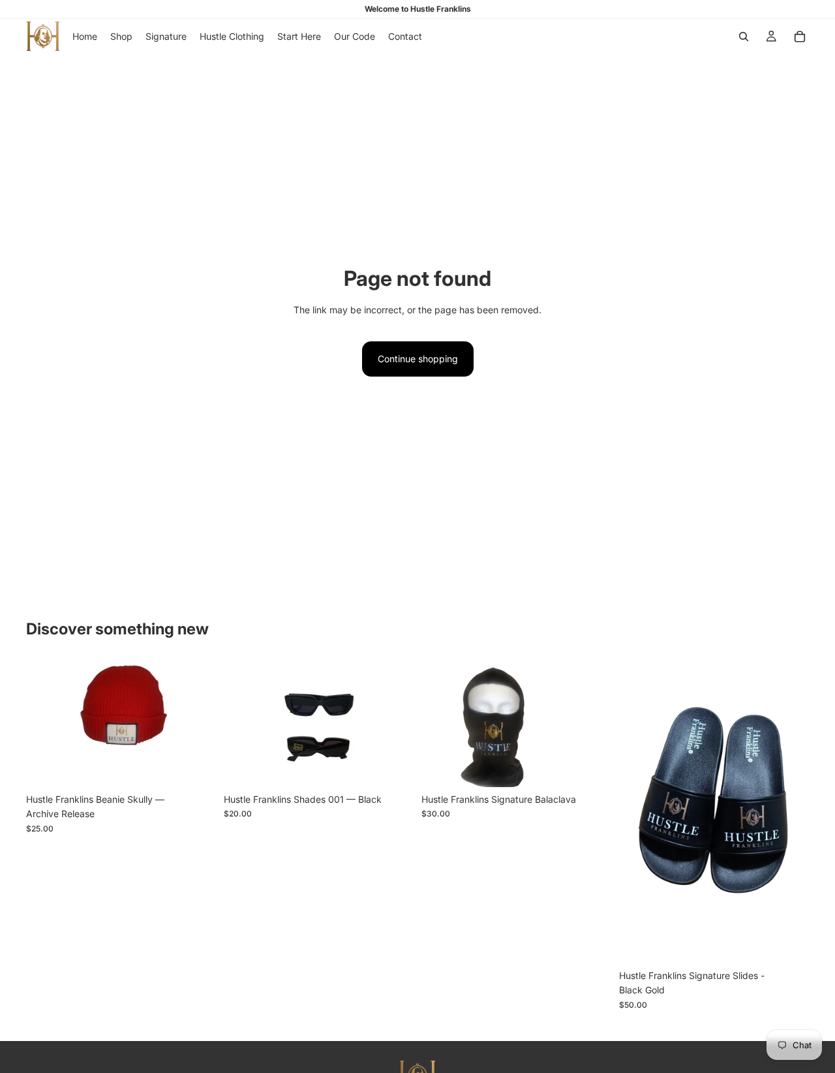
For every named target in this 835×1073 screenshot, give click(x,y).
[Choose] (195, 767)
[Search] (743, 36)
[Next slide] (196, 723)
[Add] (393, 767)
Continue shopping (418, 358)
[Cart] (799, 36)
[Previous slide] (45, 723)
